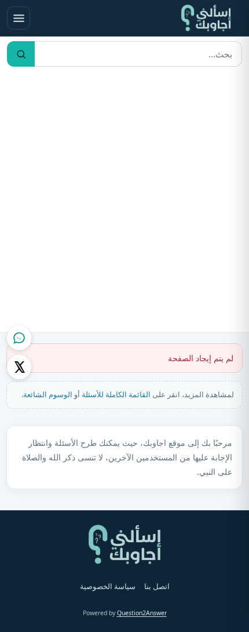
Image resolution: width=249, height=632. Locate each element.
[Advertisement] (124, 201)
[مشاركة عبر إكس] (19, 367)
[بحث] (21, 54)
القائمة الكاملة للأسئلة (116, 394)
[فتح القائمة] (18, 18)
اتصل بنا (157, 586)
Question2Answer (142, 613)
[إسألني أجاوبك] (206, 18)
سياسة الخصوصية (108, 586)
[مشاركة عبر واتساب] (19, 338)
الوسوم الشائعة (47, 394)
